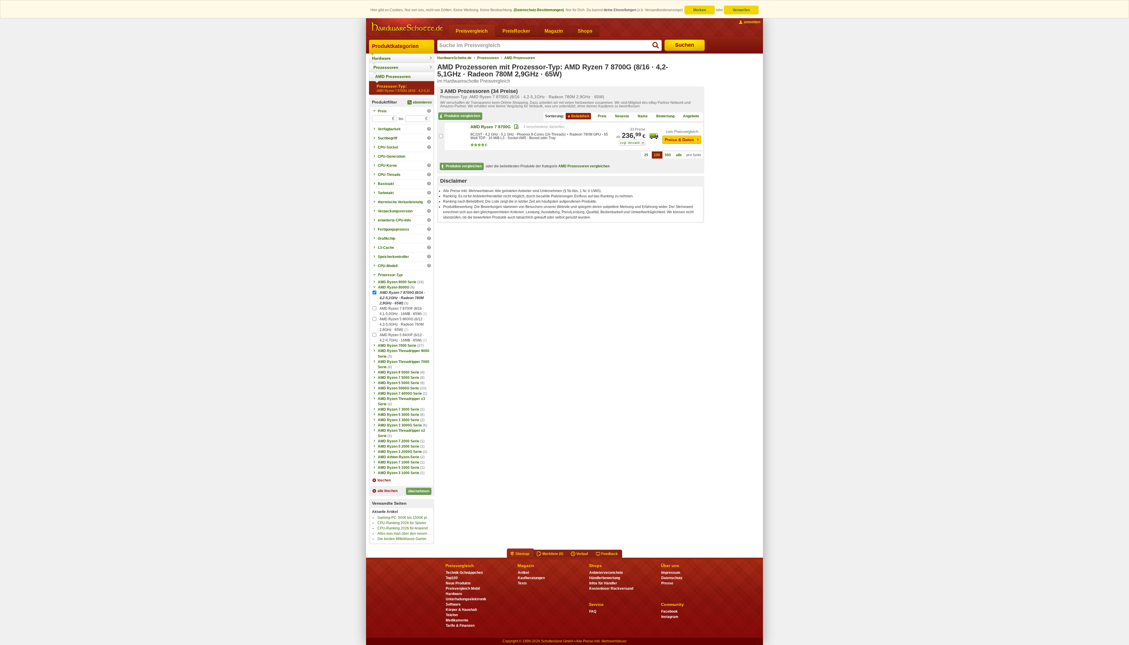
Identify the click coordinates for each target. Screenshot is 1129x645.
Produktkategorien (395, 46)
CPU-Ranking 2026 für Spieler (402, 523)
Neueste (622, 116)
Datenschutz (671, 578)
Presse (667, 583)
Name (643, 116)
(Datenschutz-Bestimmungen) (539, 10)
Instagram (669, 617)
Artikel (523, 573)
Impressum (670, 573)
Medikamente (457, 620)
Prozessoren (385, 67)
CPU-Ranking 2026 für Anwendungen (408, 528)
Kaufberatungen (531, 578)
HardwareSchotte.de (454, 58)
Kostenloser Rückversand (611, 588)
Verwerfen (741, 10)
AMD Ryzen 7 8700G (490, 126)
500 (668, 155)
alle (679, 155)
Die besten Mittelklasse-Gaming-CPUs (408, 539)
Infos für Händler (603, 583)
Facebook (669, 611)
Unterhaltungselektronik (466, 599)
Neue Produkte (458, 583)
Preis (602, 116)
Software (453, 604)
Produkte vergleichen (462, 116)
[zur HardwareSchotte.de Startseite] (407, 27)
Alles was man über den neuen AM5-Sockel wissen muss (423, 533)
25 (646, 155)
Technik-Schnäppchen (464, 573)
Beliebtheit (580, 116)
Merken (699, 10)
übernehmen (418, 491)
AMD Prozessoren (393, 76)
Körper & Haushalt (461, 610)
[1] (632, 143)
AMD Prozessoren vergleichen (583, 166)
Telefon (452, 615)
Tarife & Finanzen (460, 626)
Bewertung (665, 116)
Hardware (381, 58)
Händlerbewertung (604, 578)
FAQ (592, 611)
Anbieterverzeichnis (606, 573)
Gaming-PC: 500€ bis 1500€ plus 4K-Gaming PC (417, 518)
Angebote (691, 116)
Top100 (452, 578)
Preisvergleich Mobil (463, 588)
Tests (522, 583)
